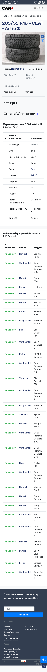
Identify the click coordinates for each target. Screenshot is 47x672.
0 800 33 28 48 (11, 638)
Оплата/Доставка (11, 632)
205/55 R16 (17, 69)
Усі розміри (35, 16)
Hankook (23, 254)
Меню (39, 7)
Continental (25, 263)
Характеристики (19, 16)
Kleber (22, 287)
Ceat (33, 169)
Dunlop (22, 551)
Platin (22, 354)
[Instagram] (39, 3)
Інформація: (8, 621)
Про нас (7, 627)
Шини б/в (29, 627)
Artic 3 (34, 175)
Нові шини (8, 629)
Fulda (22, 330)
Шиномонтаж (31, 629)
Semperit (23, 414)
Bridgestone (25, 321)
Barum (22, 311)
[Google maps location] (35, 3)
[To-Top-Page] (44, 666)
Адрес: (6, 644)
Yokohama (24, 378)
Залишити (23, 615)
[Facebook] (43, 3)
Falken (22, 563)
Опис (6, 16)
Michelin (23, 278)
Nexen (22, 463)
